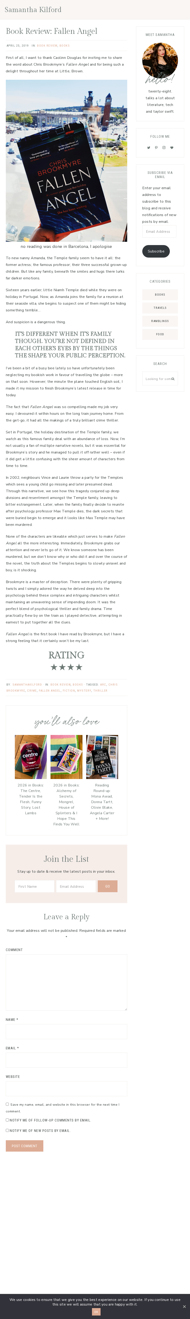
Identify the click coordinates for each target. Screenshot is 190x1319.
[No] (184, 1306)
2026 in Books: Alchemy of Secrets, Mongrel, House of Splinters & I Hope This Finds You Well (66, 805)
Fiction (69, 690)
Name (12, 1020)
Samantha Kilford (33, 10)
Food (160, 334)
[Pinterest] (156, 147)
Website (13, 1077)
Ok (96, 1312)
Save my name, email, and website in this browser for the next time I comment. (63, 1108)
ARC (103, 684)
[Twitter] (148, 147)
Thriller (100, 690)
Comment (14, 950)
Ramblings (160, 321)
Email (12, 1048)
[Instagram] (164, 147)
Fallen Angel (50, 690)
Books (65, 45)
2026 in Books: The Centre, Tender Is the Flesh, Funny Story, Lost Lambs (31, 799)
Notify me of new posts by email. (40, 1131)
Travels (160, 308)
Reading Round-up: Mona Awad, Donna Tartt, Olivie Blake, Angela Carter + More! (102, 802)
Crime (32, 690)
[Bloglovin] (171, 147)
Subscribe (156, 251)
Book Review (47, 45)
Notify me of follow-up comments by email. (51, 1120)
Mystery (84, 690)
